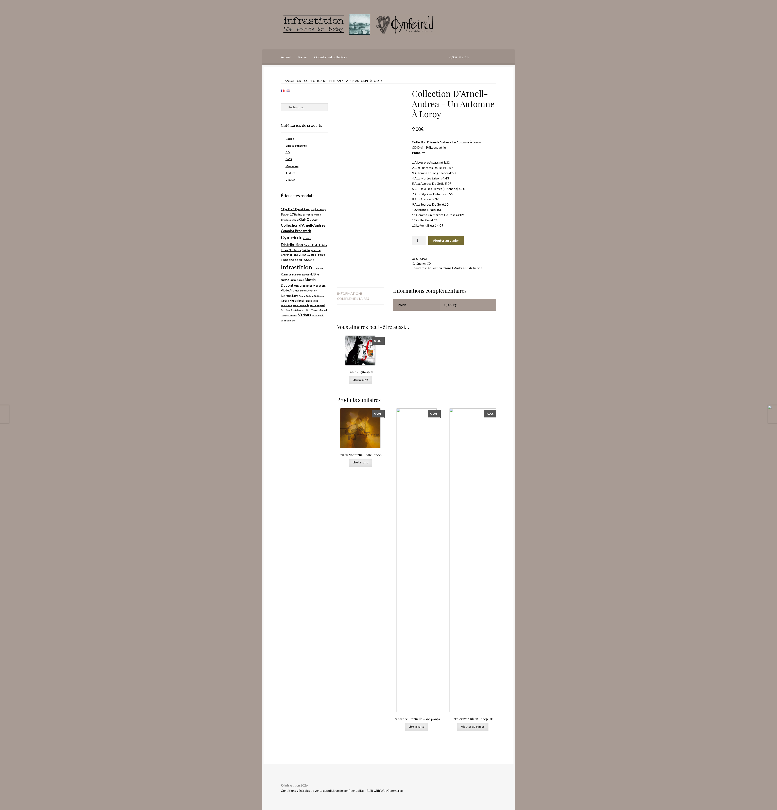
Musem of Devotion (306, 290)
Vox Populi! (318, 315)
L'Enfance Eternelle (301, 274)
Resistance (297, 310)
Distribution (473, 268)
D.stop (307, 238)
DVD (289, 159)
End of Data (319, 245)
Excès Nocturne (291, 250)
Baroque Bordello (312, 214)
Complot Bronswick (296, 231)
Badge (290, 138)
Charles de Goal (289, 219)
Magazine (292, 166)
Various (304, 315)
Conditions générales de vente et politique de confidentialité (322, 790)
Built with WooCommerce (384, 790)
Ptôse (313, 305)
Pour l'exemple (301, 305)
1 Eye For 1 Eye (290, 209)
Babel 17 (287, 214)
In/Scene (308, 259)
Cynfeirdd (292, 237)
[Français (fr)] (282, 90)
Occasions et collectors (330, 57)
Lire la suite (360, 379)
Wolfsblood (288, 320)
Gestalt (302, 254)
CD (299, 80)
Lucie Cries (297, 280)
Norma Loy (289, 295)
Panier (302, 57)
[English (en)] (288, 90)
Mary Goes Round (303, 285)
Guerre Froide (316, 254)
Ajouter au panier (446, 240)
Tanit (307, 310)
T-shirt (290, 173)
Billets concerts (296, 145)
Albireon (305, 209)
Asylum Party (318, 209)
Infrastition (296, 267)
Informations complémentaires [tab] (353, 296)
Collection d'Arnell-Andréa (446, 268)
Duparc (308, 245)
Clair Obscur (308, 220)
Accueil (286, 57)
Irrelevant (318, 268)
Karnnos (286, 274)
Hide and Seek (291, 259)
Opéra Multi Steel (292, 300)
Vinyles (290, 179)
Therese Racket (319, 310)
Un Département (289, 315)
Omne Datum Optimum (311, 296)
